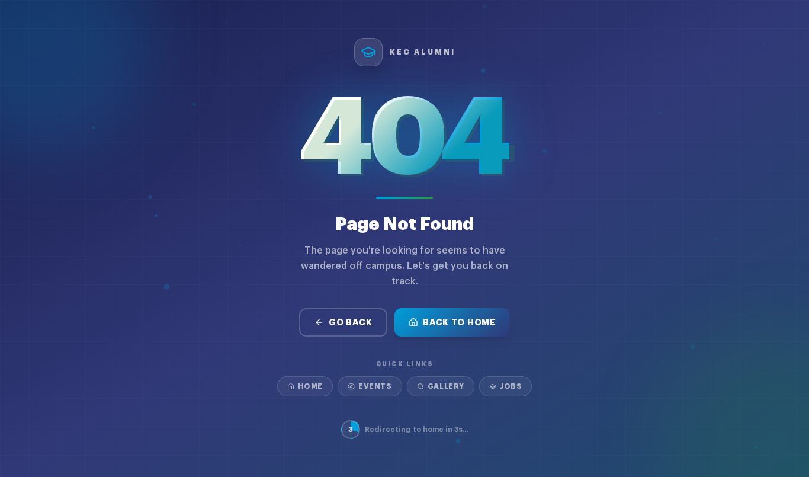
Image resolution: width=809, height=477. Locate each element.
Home (310, 386)
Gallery (446, 386)
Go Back (350, 322)
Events (375, 386)
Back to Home (459, 322)
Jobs (511, 386)
